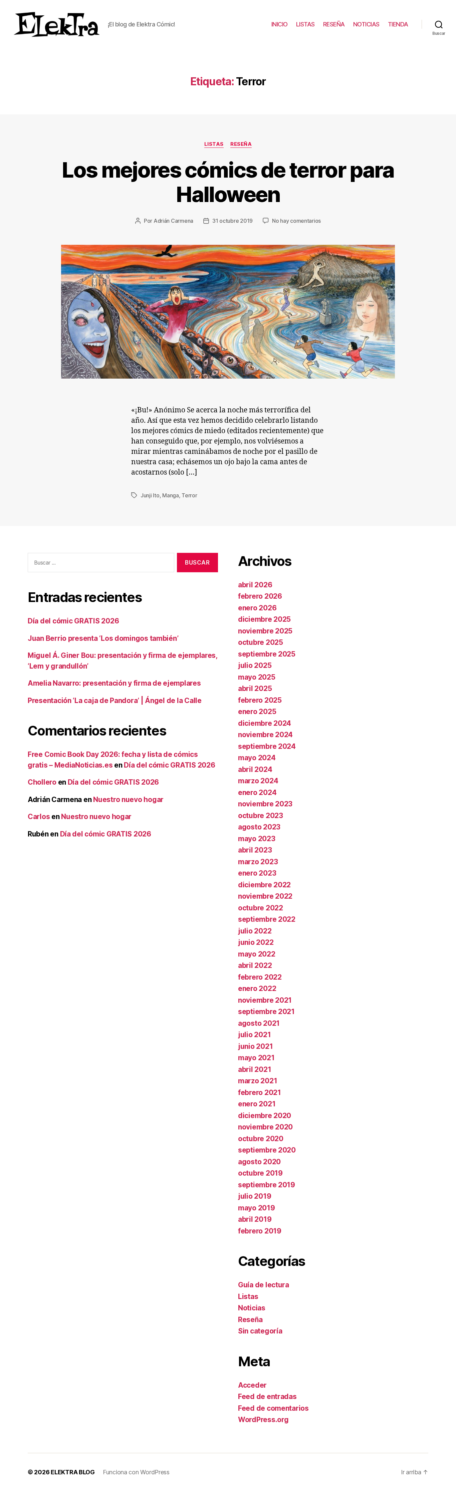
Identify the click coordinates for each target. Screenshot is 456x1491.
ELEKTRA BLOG (73, 1472)
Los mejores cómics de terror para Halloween (228, 182)
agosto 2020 (259, 1162)
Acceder (252, 1385)
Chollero (42, 782)
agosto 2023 (259, 827)
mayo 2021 (256, 1058)
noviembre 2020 (265, 1127)
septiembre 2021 (266, 1011)
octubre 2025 (260, 642)
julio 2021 (254, 1034)
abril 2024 (255, 769)
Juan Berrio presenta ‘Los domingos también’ (103, 638)
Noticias (251, 1308)
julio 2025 (254, 665)
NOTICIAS (366, 24)
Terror (189, 495)
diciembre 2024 (264, 723)
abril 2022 (255, 965)
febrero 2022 (260, 977)
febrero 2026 (260, 596)
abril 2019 (254, 1219)
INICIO (279, 24)
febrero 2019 (259, 1231)
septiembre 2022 (266, 919)
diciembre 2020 (264, 1115)
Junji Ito (150, 495)
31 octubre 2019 (232, 220)
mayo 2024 (257, 758)
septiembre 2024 (267, 746)
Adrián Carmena (173, 220)
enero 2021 (256, 1104)
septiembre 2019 (266, 1185)
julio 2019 (254, 1196)
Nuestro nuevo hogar (128, 799)
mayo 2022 (256, 954)
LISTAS (305, 24)
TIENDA (398, 24)
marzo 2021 (257, 1081)
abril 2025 (255, 688)
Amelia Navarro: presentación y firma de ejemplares (114, 683)
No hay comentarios (296, 220)
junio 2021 (255, 1046)
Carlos (39, 816)
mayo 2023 (256, 838)
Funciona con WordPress (136, 1472)
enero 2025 (257, 711)
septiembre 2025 (266, 654)
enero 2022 (257, 988)
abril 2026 (255, 585)
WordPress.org (263, 1419)
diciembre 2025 (264, 619)
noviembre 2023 (265, 804)
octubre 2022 (260, 908)
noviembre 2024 (265, 734)
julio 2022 (254, 931)
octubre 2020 (260, 1138)
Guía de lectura (263, 1285)
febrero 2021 (259, 1092)
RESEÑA (334, 24)
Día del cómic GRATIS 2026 (73, 621)
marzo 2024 (258, 781)
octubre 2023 (260, 815)
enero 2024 (257, 792)
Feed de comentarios (273, 1408)
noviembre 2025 (265, 631)
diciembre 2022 (264, 885)
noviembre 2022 (265, 896)
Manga (170, 495)
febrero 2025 (260, 700)
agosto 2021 (259, 1023)
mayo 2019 (256, 1208)
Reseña (241, 144)
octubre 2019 (260, 1173)
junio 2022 (255, 942)
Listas (214, 144)
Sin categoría (260, 1331)
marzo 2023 (258, 862)
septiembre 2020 (267, 1150)
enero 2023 (257, 873)
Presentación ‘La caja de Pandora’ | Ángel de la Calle (115, 700)
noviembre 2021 (265, 1000)
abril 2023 (255, 850)
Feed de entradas (267, 1396)
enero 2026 (257, 608)
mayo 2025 (256, 677)
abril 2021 (254, 1069)
